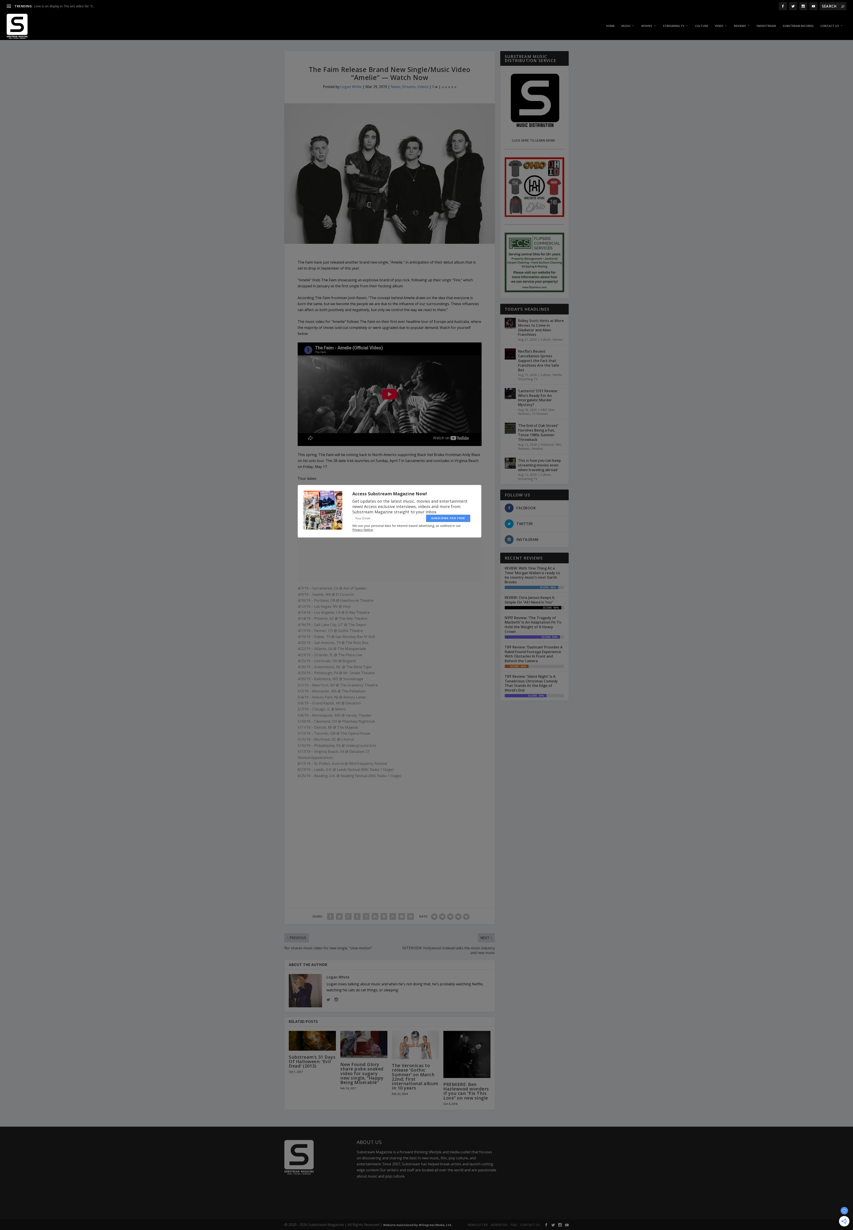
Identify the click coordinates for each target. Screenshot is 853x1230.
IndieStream (766, 26)
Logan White (351, 86)
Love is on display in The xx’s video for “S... (64, 6)
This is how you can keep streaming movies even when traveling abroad (539, 465)
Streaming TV (673, 26)
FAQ (514, 1225)
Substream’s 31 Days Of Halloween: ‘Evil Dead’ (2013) (312, 1061)
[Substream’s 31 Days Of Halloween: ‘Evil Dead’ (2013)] (312, 1041)
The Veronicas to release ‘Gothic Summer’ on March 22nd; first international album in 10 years (415, 1076)
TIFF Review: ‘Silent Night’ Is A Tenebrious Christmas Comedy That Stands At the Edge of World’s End (531, 683)
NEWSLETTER (477, 1225)
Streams (409, 86)
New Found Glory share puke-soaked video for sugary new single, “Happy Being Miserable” (362, 1073)
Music (626, 26)
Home (610, 26)
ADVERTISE (499, 1225)
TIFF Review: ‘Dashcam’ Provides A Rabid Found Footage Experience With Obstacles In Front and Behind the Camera (534, 654)
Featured (546, 444)
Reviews (740, 26)
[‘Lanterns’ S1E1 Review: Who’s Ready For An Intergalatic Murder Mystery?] (510, 393)
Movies (646, 26)
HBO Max (547, 410)
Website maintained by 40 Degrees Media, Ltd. (417, 1225)
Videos (422, 86)
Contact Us (829, 26)
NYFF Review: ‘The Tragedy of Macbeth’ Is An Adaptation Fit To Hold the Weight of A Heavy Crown (533, 624)
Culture (701, 26)
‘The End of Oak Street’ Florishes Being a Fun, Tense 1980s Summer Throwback (538, 432)
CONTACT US (530, 1225)
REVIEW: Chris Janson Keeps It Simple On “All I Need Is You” (530, 600)
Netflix (557, 375)
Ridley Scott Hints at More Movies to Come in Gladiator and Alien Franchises (541, 327)
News (395, 86)
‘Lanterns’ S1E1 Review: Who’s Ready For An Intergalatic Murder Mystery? (538, 397)
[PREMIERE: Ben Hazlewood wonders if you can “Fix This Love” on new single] (466, 1054)
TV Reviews (540, 414)
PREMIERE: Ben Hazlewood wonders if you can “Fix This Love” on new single (466, 1091)
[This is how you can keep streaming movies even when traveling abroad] (510, 463)
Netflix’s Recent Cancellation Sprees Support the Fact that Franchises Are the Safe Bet (538, 360)
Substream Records (798, 26)
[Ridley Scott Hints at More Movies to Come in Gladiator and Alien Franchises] (510, 323)
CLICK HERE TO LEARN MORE (533, 140)
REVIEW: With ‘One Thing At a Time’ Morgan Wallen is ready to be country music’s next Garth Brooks (532, 575)
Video (719, 26)
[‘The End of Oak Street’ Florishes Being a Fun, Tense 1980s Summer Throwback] (510, 428)
